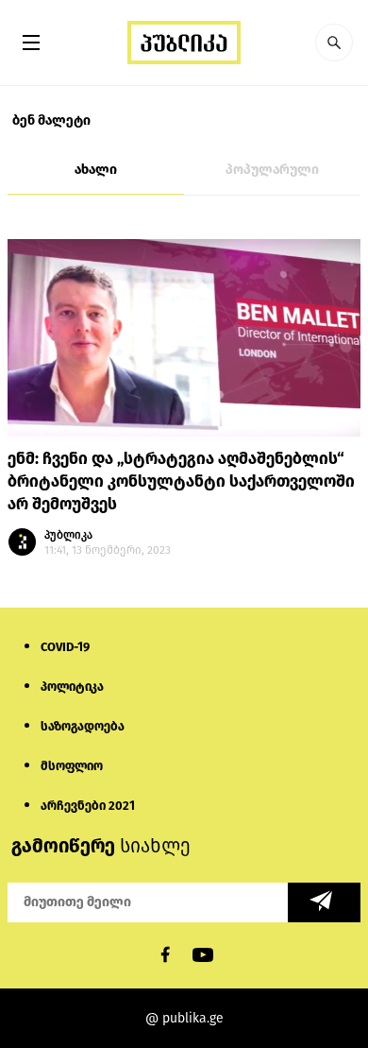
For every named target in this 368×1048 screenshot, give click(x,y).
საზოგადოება (83, 726)
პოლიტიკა (72, 686)
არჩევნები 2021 (88, 806)
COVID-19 (65, 647)
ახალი (96, 170)
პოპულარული (272, 170)
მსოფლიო (72, 766)
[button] (334, 42)
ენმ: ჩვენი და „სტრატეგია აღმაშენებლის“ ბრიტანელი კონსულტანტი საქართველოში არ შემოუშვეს (181, 481)
